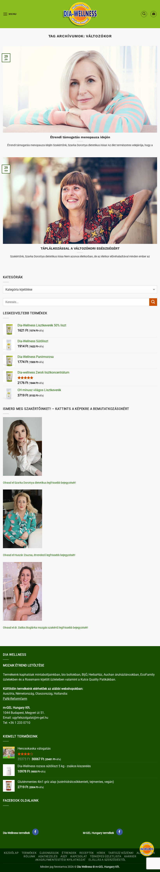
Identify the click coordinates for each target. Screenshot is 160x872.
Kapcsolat (78, 856)
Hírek (101, 853)
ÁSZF (64, 856)
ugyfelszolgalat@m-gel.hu (30, 717)
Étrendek (69, 853)
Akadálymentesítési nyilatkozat (60, 859)
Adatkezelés (48, 856)
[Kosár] (153, 14)
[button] (10, 14)
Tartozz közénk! (121, 853)
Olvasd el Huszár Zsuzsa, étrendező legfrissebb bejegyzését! (39, 555)
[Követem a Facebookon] (35, 832)
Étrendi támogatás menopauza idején (80, 137)
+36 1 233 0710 (19, 723)
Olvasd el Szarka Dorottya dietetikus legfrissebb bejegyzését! (39, 482)
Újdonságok (49, 853)
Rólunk (29, 856)
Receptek (86, 853)
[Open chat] (147, 849)
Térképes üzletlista (105, 856)
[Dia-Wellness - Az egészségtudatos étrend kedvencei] (80, 14)
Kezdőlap (11, 853)
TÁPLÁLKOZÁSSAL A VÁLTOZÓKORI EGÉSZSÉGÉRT (80, 248)
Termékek (29, 853)
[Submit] (153, 302)
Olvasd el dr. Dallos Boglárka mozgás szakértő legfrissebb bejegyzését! (45, 627)
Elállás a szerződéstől (107, 859)
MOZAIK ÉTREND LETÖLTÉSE (23, 665)
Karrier (130, 856)
